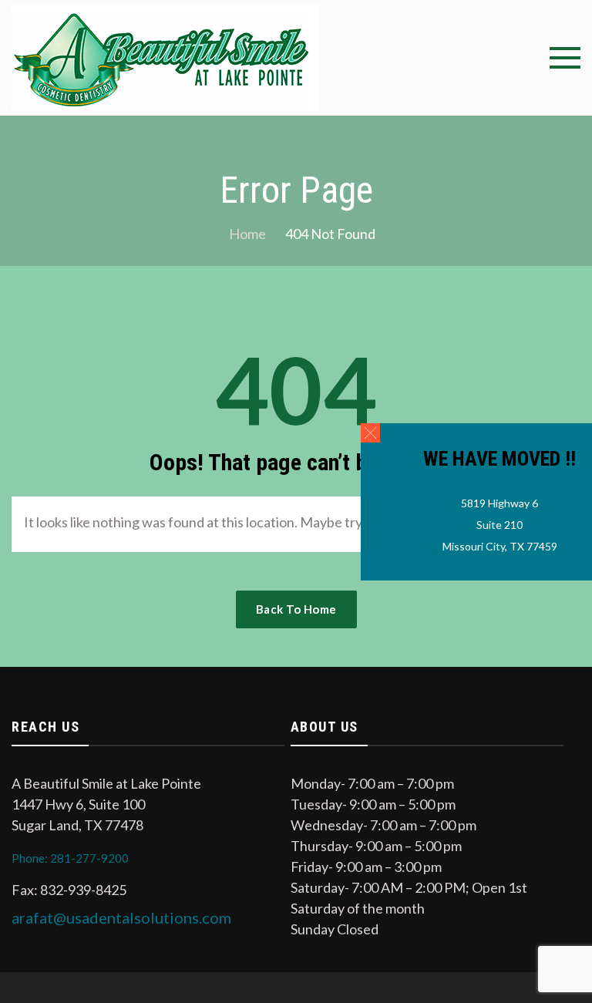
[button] (370, 432)
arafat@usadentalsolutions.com (121, 917)
